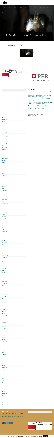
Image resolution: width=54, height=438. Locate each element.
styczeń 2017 (4, 352)
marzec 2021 (4, 244)
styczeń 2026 (4, 130)
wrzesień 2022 (4, 205)
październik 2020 (5, 255)
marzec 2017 (4, 348)
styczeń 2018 (4, 326)
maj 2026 (3, 121)
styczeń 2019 (4, 300)
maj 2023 (3, 188)
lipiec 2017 (3, 339)
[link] (2, 12)
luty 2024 (3, 171)
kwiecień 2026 (4, 123)
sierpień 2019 (4, 285)
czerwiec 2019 (4, 289)
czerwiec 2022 (4, 212)
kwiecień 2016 (4, 371)
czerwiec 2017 (4, 341)
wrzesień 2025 (4, 138)
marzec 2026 (4, 125)
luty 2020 (3, 272)
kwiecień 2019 (4, 294)
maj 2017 (3, 343)
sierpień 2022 (4, 207)
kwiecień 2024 (4, 166)
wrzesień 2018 (4, 309)
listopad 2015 (4, 382)
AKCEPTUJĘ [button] (45, 436)
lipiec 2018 (3, 313)
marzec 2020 (4, 270)
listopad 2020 (4, 253)
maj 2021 (3, 240)
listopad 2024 (4, 156)
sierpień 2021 (4, 233)
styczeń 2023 (4, 197)
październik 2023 (5, 179)
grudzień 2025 (4, 132)
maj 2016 (3, 369)
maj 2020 (3, 266)
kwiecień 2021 (4, 242)
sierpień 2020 (4, 259)
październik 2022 (5, 203)
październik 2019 (4, 281)
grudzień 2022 (4, 199)
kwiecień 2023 (4, 190)
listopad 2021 (4, 227)
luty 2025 (3, 151)
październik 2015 (4, 384)
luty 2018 (3, 324)
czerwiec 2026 (4, 119)
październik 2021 (4, 229)
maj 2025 (3, 145)
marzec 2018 (4, 322)
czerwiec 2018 (4, 315)
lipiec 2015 (3, 391)
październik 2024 (5, 158)
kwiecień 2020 (4, 268)
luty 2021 (3, 246)
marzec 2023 (4, 192)
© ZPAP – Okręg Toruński (32, 115)
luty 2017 (3, 350)
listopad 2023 (4, 177)
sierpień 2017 (4, 337)
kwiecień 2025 (4, 147)
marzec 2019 (4, 296)
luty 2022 (3, 220)
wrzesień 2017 (4, 335)
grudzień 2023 (4, 175)
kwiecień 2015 (4, 397)
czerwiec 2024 (4, 162)
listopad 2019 (4, 279)
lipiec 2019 (3, 287)
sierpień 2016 (4, 363)
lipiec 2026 (3, 117)
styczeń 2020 (4, 274)
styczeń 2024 (4, 173)
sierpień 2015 (4, 389)
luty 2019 (3, 298)
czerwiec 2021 (4, 238)
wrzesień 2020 (4, 257)
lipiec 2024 (3, 160)
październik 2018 (4, 307)
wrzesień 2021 (4, 231)
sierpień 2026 (4, 115)
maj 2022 (3, 214)
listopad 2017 (4, 330)
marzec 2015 (4, 399)
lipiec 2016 (3, 365)
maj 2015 (3, 395)
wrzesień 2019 (4, 283)
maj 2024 (3, 164)
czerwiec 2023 (4, 186)
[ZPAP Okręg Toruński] (5, 2)
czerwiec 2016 (4, 367)
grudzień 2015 (4, 380)
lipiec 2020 (3, 261)
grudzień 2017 (4, 328)
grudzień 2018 (4, 302)
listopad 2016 (4, 356)
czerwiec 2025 (4, 143)
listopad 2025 (4, 134)
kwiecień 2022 (4, 216)
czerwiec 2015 (4, 393)
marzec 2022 (4, 218)
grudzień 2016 (4, 354)
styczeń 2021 (4, 248)
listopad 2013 (4, 404)
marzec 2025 (4, 149)
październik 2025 (5, 136)
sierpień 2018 (4, 311)
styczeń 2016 (4, 378)
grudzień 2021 (4, 225)
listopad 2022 (4, 201)
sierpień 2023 (4, 184)
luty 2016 (3, 376)
